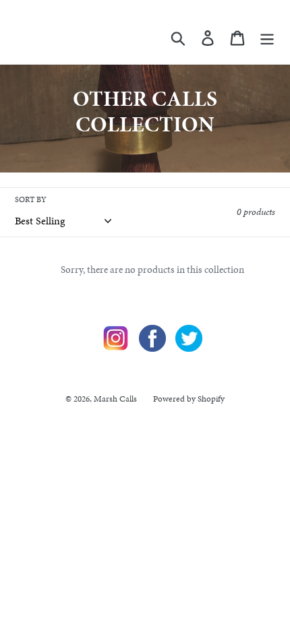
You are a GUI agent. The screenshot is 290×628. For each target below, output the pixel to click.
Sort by (31, 199)
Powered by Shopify (189, 399)
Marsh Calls (115, 399)
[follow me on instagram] (116, 348)
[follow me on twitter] (188, 348)
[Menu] (267, 37)
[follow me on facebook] (152, 348)
